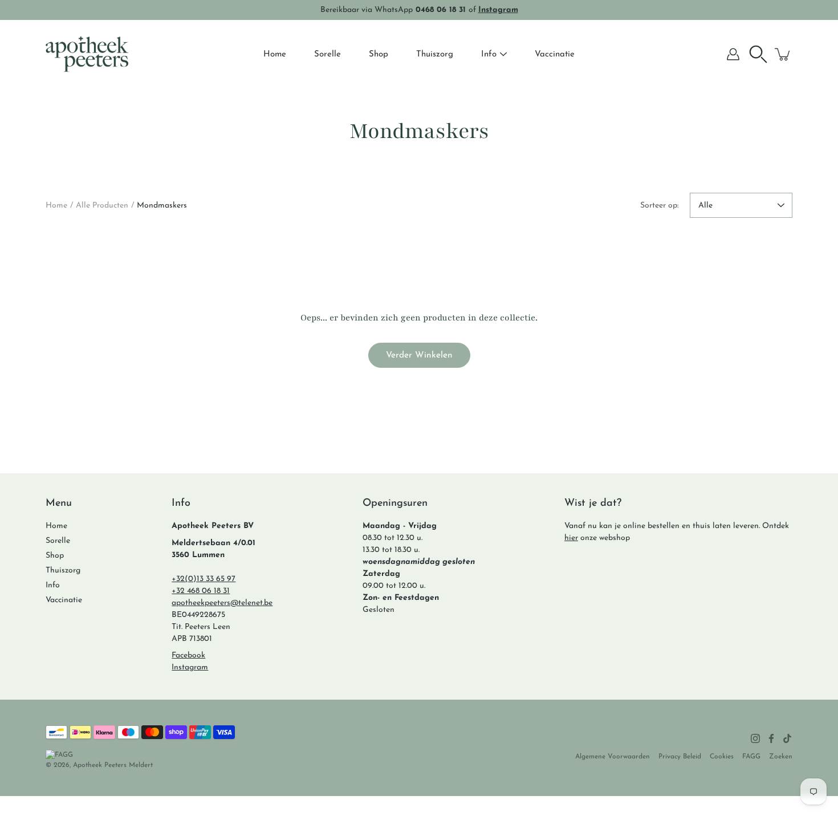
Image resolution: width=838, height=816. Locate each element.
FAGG (751, 756)
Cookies (722, 756)
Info (489, 54)
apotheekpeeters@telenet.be (222, 603)
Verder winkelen (419, 355)
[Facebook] (771, 738)
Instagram (190, 667)
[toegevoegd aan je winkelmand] (783, 54)
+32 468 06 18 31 (201, 591)
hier (571, 538)
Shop (378, 54)
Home (274, 54)
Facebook (188, 655)
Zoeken (780, 756)
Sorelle (327, 54)
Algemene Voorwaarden (612, 756)
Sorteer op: (659, 205)
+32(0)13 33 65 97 (203, 579)
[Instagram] (755, 738)
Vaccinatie (555, 54)
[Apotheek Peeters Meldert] (87, 54)
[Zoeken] (758, 54)
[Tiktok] (787, 738)
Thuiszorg (434, 54)
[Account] (733, 54)
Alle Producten (102, 205)
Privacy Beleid (679, 756)
